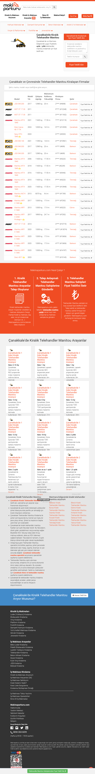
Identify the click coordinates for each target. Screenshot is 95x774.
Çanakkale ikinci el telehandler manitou (28, 573)
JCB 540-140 (19, 141)
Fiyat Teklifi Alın (76, 64)
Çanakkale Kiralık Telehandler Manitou (25, 500)
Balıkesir (73, 146)
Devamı (11, 492)
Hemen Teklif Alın (80, 595)
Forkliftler (32, 31)
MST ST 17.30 (19, 109)
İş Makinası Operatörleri (20, 696)
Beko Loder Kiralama (18, 645)
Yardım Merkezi (16, 710)
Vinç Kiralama (16, 620)
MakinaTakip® (59, 15)
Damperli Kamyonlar (35, 25)
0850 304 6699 (20, 732)
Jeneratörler (46, 31)
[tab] (76, 37)
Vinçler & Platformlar (15, 31)
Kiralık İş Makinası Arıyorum (12, 16)
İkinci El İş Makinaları (45, 16)
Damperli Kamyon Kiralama (21, 628)
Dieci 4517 (18, 257)
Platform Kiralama (17, 622)
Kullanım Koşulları (17, 716)
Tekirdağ (73, 141)
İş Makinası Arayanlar (20, 641)
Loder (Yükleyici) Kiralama (21, 614)
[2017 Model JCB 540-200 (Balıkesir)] (15, 149)
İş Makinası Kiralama (20, 672)
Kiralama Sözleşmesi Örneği (21, 688)
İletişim (13, 721)
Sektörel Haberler (17, 713)
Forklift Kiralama (17, 625)
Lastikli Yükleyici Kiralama (21, 650)
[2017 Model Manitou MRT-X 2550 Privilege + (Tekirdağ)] (23, 219)
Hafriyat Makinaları (15, 25)
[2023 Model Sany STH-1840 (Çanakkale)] (20, 137)
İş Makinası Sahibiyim (19, 680)
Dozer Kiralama (16, 658)
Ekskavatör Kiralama (18, 617)
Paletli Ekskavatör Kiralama (21, 647)
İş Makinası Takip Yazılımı (21, 693)
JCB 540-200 (19, 104)
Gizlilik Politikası (17, 718)
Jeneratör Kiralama (18, 636)
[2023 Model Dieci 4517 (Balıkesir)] (24, 257)
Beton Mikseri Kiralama (19, 655)
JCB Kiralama (16, 663)
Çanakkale (74, 104)
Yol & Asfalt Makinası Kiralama (23, 630)
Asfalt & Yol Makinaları (75, 25)
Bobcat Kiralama (17, 666)
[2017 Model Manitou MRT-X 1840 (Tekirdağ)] (21, 203)
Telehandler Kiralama (19, 653)
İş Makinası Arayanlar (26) (21, 677)
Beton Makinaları (54, 25)
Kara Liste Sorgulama (19, 685)
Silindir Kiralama (17, 633)
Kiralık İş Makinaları (19, 611)
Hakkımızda (15, 708)
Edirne (72, 208)
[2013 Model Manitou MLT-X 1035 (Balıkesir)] (20, 196)
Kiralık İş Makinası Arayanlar (30, 16)
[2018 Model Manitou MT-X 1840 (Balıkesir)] (20, 168)
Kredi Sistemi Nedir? (18, 683)
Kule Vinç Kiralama (18, 661)
